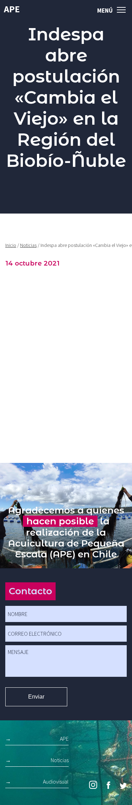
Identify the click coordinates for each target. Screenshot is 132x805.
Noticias (28, 245)
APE (12, 9)
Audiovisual (56, 781)
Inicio (10, 245)
